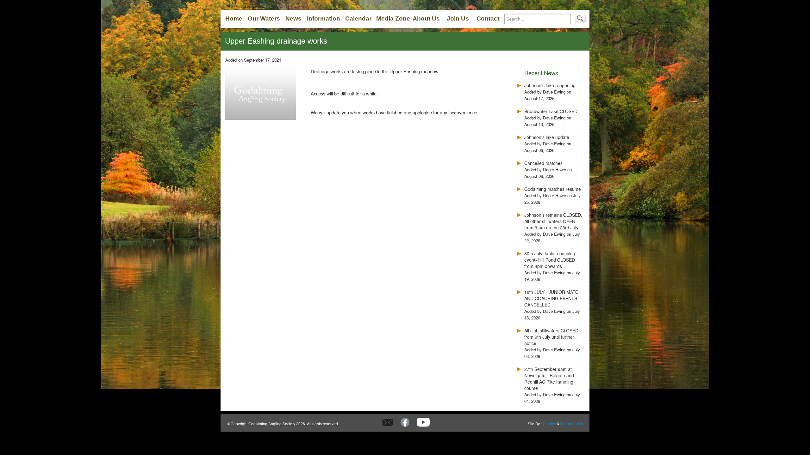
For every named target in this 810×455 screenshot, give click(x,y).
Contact (488, 18)
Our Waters (264, 18)
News (293, 18)
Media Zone (393, 18)
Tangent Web (571, 423)
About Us (426, 18)
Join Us (458, 18)
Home (233, 18)
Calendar (358, 18)
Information (323, 18)
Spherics (548, 423)
